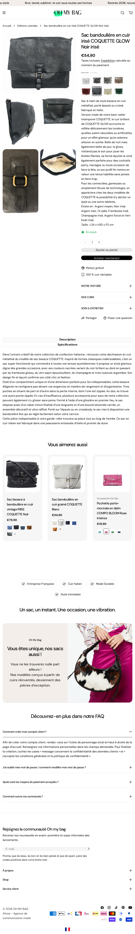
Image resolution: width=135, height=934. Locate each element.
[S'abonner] (88, 848)
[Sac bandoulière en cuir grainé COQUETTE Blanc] (67, 474)
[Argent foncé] (97, 80)
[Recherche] (122, 12)
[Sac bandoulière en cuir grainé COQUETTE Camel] (54, 529)
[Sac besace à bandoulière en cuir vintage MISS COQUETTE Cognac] (29, 527)
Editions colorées (27, 25)
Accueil (7, 25)
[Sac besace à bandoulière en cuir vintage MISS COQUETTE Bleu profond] (22, 527)
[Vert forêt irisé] (118, 91)
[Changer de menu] (4, 12)
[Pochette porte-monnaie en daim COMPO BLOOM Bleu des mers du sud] (99, 531)
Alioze (6, 913)
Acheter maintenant (107, 258)
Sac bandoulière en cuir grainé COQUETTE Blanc (67, 504)
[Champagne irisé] (118, 80)
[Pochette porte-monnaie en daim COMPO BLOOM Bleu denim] (119, 531)
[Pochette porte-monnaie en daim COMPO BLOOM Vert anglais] (112, 531)
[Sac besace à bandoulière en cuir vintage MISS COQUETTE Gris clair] (9, 534)
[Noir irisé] (97, 91)
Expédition (108, 60)
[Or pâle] (107, 91)
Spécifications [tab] (68, 344)
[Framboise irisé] (86, 91)
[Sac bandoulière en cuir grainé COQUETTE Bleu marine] (67, 522)
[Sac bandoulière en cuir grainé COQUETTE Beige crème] (54, 522)
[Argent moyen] (107, 80)
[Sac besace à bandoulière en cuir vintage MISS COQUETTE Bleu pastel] (9, 527)
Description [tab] (67, 339)
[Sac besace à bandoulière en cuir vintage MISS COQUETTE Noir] (22, 474)
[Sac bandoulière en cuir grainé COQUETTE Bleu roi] (74, 522)
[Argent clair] (86, 80)
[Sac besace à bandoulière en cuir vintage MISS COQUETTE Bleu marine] (16, 527)
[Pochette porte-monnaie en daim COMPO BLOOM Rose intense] (112, 474)
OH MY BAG (20, 909)
